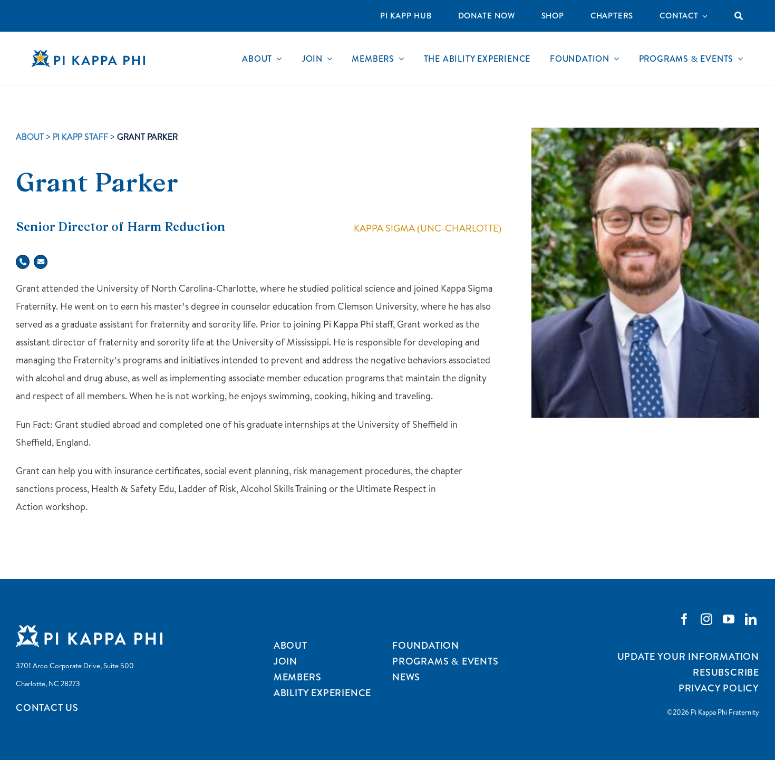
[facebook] (684, 619)
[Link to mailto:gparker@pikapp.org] (40, 261)
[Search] (738, 16)
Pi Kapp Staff (80, 136)
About (30, 136)
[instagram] (706, 619)
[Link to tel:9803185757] (23, 261)
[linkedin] (750, 619)
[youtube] (728, 619)
